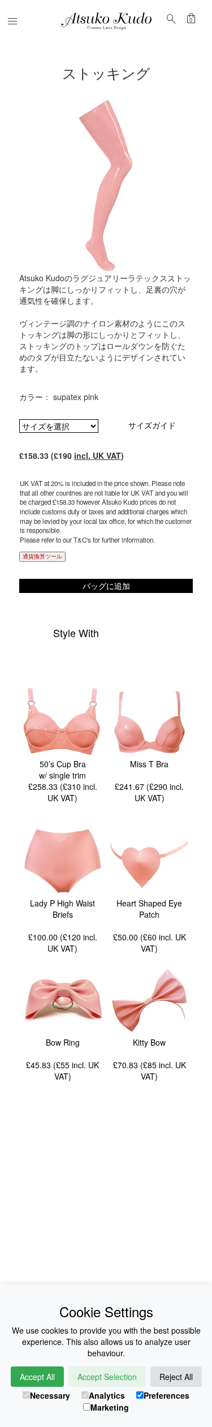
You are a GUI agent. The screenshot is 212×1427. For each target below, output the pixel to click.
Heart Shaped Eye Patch (149, 908)
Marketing (109, 1407)
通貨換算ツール (42, 556)
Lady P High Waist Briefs (62, 908)
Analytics (107, 1395)
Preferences (166, 1395)
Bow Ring (63, 1042)
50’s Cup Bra (63, 764)
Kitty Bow (149, 1042)
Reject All (176, 1376)
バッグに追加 (106, 585)
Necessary (50, 1395)
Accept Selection (107, 1376)
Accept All (37, 1376)
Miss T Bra (149, 764)
